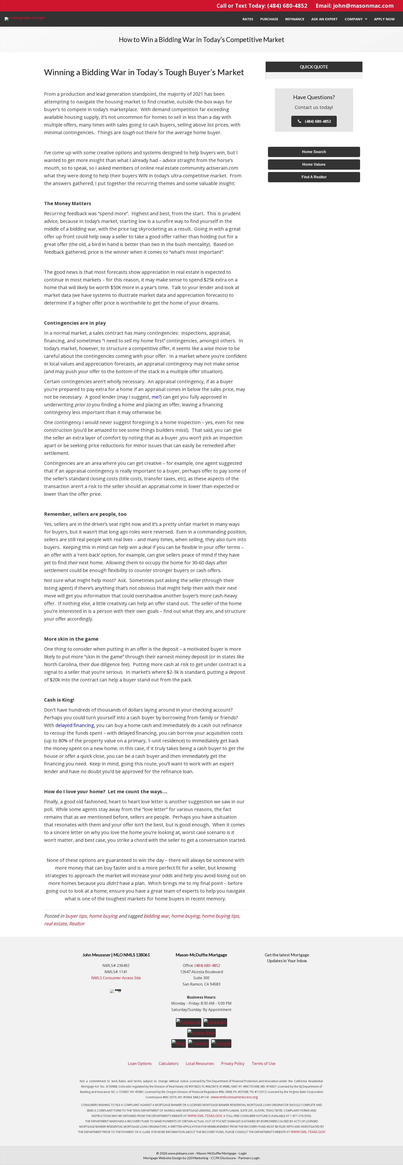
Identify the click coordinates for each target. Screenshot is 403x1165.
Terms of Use (263, 1063)
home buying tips (220, 916)
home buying (103, 916)
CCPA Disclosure (223, 1158)
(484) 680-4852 (287, 5)
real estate (55, 923)
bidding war (156, 916)
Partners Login (249, 1158)
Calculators (168, 1063)
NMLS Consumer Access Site (116, 977)
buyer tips (76, 916)
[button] (314, 121)
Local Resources (200, 1063)
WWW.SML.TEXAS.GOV (205, 1115)
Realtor (76, 923)
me (155, 397)
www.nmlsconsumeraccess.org (234, 1097)
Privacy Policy (232, 1063)
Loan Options (140, 1063)
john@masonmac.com (363, 5)
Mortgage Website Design (162, 1158)
